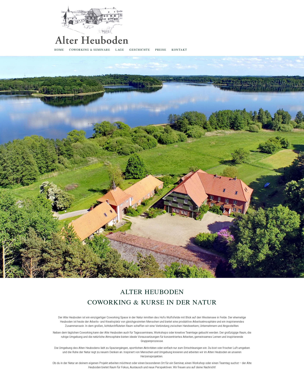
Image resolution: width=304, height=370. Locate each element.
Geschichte (139, 49)
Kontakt (179, 49)
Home (59, 49)
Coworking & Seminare (89, 49)
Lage (119, 49)
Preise (160, 49)
